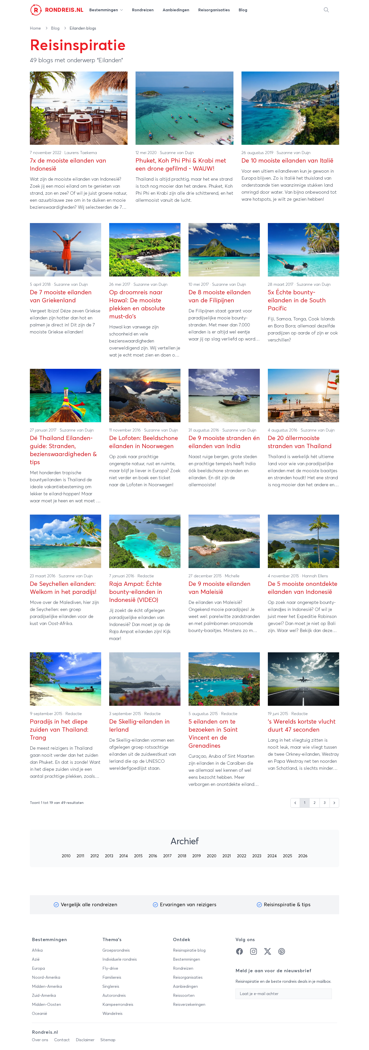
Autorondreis (114, 996)
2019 (196, 856)
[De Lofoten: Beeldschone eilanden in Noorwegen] (144, 395)
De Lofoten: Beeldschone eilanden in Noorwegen (143, 442)
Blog (55, 28)
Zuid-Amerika (44, 996)
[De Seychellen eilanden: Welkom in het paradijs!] (65, 541)
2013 (109, 856)
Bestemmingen (186, 959)
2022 (241, 856)
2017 (167, 856)
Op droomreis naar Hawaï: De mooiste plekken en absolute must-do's (137, 305)
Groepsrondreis (116, 950)
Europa (38, 968)
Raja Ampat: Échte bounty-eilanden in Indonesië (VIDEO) (135, 592)
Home (36, 28)
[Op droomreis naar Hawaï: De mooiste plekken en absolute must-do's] (144, 249)
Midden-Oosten (46, 1005)
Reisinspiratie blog (189, 950)
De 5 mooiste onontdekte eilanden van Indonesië (302, 588)
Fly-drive (110, 968)
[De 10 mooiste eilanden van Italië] (290, 108)
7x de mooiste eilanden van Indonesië (68, 165)
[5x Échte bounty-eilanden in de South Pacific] (303, 249)
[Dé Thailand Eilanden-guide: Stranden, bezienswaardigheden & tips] (65, 395)
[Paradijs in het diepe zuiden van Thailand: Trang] (65, 679)
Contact (62, 1040)
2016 (153, 856)
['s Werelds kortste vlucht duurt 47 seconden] (303, 679)
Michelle (232, 576)
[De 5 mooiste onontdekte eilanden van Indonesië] (303, 541)
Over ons (40, 1040)
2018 (182, 856)
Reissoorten (184, 996)
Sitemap (107, 1040)
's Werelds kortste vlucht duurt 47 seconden (302, 726)
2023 (256, 856)
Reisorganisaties (188, 977)
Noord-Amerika (46, 977)
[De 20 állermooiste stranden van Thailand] (303, 395)
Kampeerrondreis (117, 1005)
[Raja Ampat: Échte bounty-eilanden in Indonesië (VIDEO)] (144, 541)
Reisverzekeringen (189, 1005)
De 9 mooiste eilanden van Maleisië (220, 588)
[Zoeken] (326, 10)
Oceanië (39, 1014)
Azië (36, 959)
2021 (226, 856)
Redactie (146, 576)
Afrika (37, 950)
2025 (287, 856)
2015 (138, 856)
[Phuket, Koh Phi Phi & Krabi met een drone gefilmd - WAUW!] (184, 108)
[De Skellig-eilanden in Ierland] (144, 679)
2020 (211, 856)
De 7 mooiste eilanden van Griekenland (61, 297)
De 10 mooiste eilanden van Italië (287, 161)
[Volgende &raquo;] (334, 803)
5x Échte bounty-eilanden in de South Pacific (297, 301)
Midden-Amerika (47, 987)
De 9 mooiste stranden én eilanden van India (224, 442)
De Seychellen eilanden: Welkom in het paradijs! (63, 588)
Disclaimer (85, 1040)
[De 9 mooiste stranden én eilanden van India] (224, 395)
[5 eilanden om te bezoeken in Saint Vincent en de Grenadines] (224, 679)
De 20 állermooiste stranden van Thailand (300, 442)
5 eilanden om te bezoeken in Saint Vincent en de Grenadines (213, 734)
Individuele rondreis (119, 959)
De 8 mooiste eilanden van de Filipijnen (220, 297)
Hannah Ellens (315, 576)
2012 (94, 856)
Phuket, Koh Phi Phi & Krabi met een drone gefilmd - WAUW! (181, 165)
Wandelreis (112, 1014)
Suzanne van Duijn (177, 153)
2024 (272, 856)
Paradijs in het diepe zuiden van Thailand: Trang (59, 730)
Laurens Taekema (81, 153)
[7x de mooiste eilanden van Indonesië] (79, 108)
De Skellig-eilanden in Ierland (139, 726)
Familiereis (111, 977)
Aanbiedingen (185, 987)
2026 (303, 856)
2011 (80, 856)
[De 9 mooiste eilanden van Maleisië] (224, 541)
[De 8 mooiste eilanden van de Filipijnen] (224, 249)
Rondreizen (183, 968)
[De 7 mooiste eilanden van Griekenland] (65, 249)
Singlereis (110, 987)
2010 (66, 856)
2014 (123, 856)
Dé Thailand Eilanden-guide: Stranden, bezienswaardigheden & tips (63, 450)
